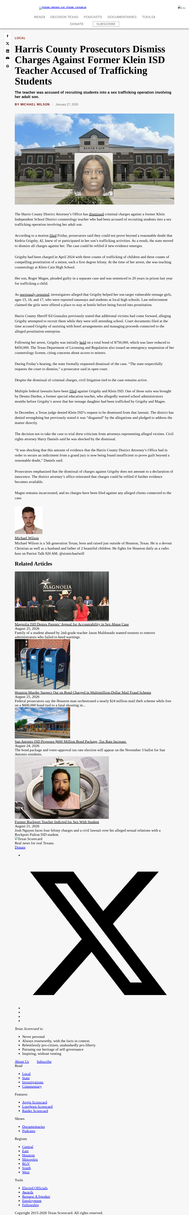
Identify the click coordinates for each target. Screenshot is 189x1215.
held (83, 342)
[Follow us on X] (98, 1008)
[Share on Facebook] (7, 36)
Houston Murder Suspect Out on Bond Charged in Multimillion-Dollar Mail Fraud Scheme (83, 692)
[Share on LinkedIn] (7, 51)
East (25, 1151)
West (26, 1172)
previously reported (34, 294)
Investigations (32, 1082)
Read (38, 17)
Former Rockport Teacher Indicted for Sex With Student (57, 822)
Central (27, 1147)
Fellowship (30, 1205)
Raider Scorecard (35, 1111)
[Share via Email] (7, 58)
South (26, 1168)
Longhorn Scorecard (37, 1106)
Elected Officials (35, 1188)
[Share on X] (7, 43)
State (26, 1078)
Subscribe (106, 24)
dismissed (96, 214)
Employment (32, 1201)
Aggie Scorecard (34, 1102)
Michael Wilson (35, 104)
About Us (22, 1061)
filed (52, 235)
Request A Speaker (36, 1196)
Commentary (32, 1086)
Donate (77, 24)
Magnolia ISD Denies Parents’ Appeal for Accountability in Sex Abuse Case (72, 624)
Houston (28, 1155)
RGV (26, 1164)
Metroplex (30, 1159)
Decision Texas (64, 17)
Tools (147, 17)
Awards (27, 1192)
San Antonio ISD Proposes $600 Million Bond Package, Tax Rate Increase (71, 741)
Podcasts (93, 17)
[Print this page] (7, 66)
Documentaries (122, 17)
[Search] (181, 7)
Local (20, 38)
